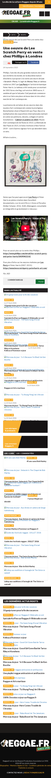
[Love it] (7, 63)
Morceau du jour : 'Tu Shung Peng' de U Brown (24, 689)
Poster (41, 282)
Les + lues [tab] (9, 453)
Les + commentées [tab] (25, 453)
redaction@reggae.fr (34, 773)
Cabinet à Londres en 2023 (26, 120)
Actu (13, 35)
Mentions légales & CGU (19, 765)
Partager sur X (20, 62)
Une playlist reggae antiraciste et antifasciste (24, 673)
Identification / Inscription (32, 6)
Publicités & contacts (26, 768)
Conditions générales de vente (40, 765)
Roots (23, 35)
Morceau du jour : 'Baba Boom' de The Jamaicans (25, 716)
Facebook (34, 62)
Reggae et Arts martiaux (14, 681)
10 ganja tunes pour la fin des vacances (20, 610)
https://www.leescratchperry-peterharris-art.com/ (25, 268)
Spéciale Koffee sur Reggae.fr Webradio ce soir (25, 618)
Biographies (4, 765)
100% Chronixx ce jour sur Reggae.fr (20, 697)
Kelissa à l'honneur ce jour (15, 637)
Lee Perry (23, 84)
